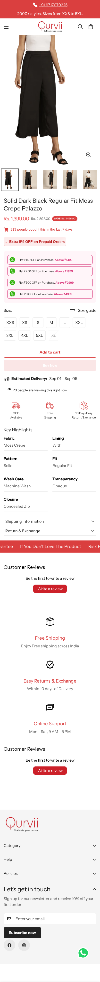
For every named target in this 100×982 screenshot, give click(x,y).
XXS (10, 322)
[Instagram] (24, 945)
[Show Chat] (84, 953)
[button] (90, 26)
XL (53, 335)
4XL (24, 335)
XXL (79, 322)
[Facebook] (9, 945)
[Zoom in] (88, 155)
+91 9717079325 (53, 4)
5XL (39, 335)
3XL (9, 335)
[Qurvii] (50, 26)
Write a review (50, 588)
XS (24, 322)
